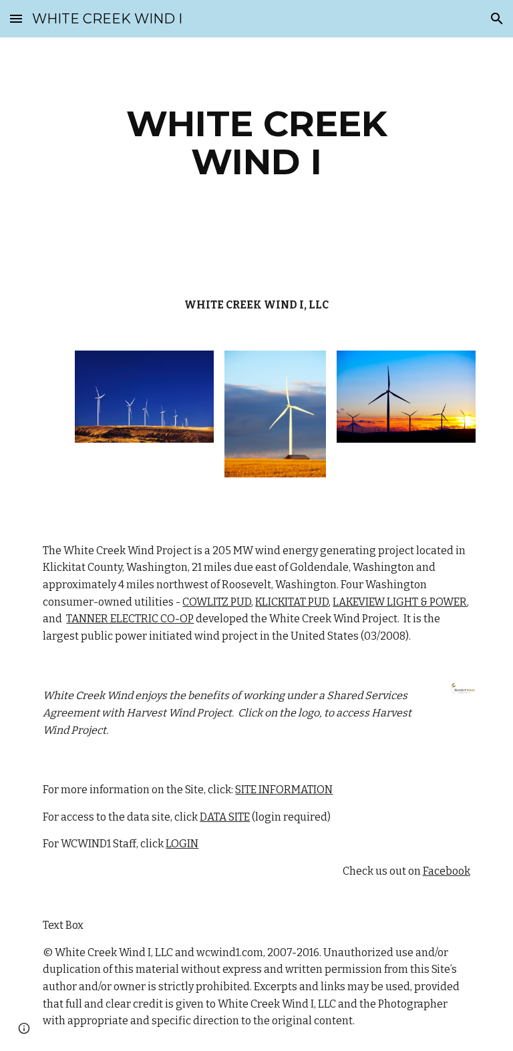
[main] (256, 142)
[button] (16, 18)
